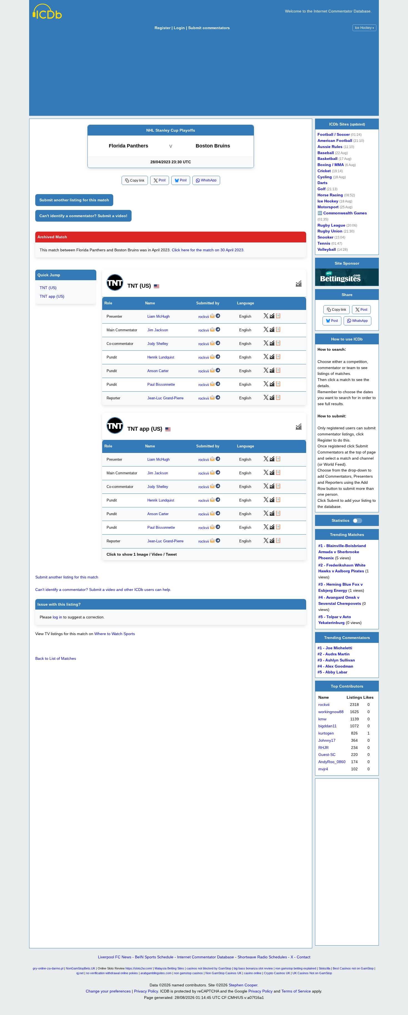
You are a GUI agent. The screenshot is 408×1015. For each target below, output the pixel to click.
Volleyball (327, 249)
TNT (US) (48, 287)
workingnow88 (331, 712)
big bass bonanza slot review (253, 968)
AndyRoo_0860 (332, 762)
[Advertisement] (204, 75)
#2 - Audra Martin (334, 654)
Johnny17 (327, 740)
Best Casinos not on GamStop (353, 968)
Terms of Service (296, 991)
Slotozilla (324, 968)
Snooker (325, 237)
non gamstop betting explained (295, 968)
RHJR (323, 748)
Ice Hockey (364, 28)
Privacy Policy (146, 991)
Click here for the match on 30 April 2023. (208, 250)
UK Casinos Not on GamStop (312, 973)
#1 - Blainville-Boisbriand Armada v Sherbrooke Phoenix (342, 552)
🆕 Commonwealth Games (342, 213)
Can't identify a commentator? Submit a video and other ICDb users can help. (103, 589)
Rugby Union (330, 231)
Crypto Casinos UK (277, 973)
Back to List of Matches (55, 658)
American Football (335, 141)
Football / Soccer (334, 134)
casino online (252, 973)
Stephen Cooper (243, 985)
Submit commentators (209, 28)
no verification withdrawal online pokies (112, 973)
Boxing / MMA (331, 165)
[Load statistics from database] (357, 520)
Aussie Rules (330, 147)
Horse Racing (330, 195)
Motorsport (328, 207)
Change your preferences (108, 991)
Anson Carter (157, 371)
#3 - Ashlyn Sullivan (336, 660)
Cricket (324, 171)
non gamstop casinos (188, 973)
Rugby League (331, 225)
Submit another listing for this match (74, 200)
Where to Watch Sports (114, 633)
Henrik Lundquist (160, 357)
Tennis (324, 243)
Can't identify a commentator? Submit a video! (83, 216)
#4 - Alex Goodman (335, 666)
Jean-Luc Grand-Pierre (165, 398)
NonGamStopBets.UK (80, 968)
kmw (322, 719)
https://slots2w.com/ (138, 968)
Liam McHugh (158, 316)
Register (162, 28)
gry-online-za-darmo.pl (48, 968)
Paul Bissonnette (161, 385)
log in (57, 617)
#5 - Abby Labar (332, 672)
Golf (322, 189)
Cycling (325, 177)
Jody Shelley (157, 343)
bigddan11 (327, 726)
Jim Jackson (157, 330)
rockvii (203, 317)
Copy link (137, 180)
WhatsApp (208, 180)
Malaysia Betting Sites (169, 968)
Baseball (326, 153)
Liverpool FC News (114, 957)
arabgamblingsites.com (156, 973)
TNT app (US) (52, 296)
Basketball (328, 159)
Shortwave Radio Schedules (262, 957)
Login (179, 28)
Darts (323, 183)
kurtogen (326, 733)
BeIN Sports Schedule (154, 957)
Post (162, 180)
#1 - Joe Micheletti (335, 648)
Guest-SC (327, 755)
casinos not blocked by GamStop (209, 968)
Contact (303, 957)
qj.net (80, 973)
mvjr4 (323, 769)
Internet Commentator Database (205, 957)
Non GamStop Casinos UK (223, 973)
